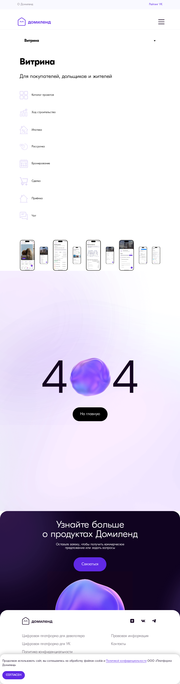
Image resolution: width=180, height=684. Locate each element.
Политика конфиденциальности (47, 652)
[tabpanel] (90, 143)
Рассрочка (38, 146)
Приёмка (37, 198)
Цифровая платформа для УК (46, 644)
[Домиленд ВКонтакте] (143, 621)
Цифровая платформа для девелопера (53, 636)
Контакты (118, 644)
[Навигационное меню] (161, 21)
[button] (90, 564)
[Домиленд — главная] (34, 22)
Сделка (36, 181)
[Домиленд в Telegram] (154, 621)
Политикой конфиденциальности (126, 661)
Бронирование (41, 163)
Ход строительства (44, 112)
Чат (34, 215)
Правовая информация (130, 636)
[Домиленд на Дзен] (132, 621)
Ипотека (37, 130)
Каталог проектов (43, 95)
